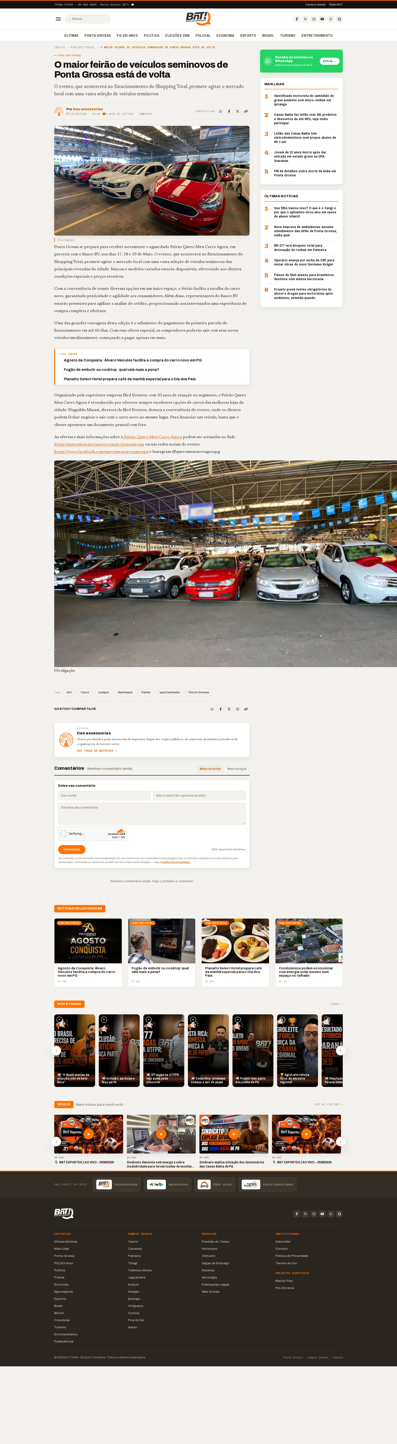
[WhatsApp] (330, 19)
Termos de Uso (286, 1263)
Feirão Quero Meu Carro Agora (152, 437)
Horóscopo (209, 1248)
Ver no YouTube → (329, 1104)
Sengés (133, 1291)
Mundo (59, 1313)
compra (103, 692)
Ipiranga (134, 1298)
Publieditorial (83, 47)
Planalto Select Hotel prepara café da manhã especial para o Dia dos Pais (130, 379)
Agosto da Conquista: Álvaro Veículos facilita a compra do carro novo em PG (133, 360)
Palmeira (134, 1256)
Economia (225, 35)
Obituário (209, 1256)
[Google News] (339, 19)
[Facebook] (296, 19)
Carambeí (135, 1248)
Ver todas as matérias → (97, 751)
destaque (125, 692)
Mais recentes (210, 768)
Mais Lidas (61, 1248)
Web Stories (210, 1291)
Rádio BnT (336, 4)
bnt (69, 692)
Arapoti (133, 1284)
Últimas (71, 35)
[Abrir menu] (58, 19)
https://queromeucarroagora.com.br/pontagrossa (99, 444)
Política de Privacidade (291, 1256)
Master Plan (284, 1281)
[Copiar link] (246, 111)
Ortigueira (135, 1306)
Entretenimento (317, 35)
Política (151, 35)
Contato (281, 1248)
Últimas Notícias (65, 1241)
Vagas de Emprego (215, 1263)
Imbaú (132, 1327)
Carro (85, 692)
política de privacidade (176, 862)
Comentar (145, 114)
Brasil (268, 35)
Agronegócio (63, 1291)
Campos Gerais (315, 4)
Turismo (287, 35)
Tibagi (132, 1263)
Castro (133, 1241)
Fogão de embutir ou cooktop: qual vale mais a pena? (112, 370)
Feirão (145, 692)
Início (59, 47)
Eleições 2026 (177, 35)
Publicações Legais (216, 1284)
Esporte (248, 35)
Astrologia (209, 1277)
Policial (203, 35)
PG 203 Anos (127, 35)
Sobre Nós (282, 1241)
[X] (305, 19)
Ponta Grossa (98, 35)
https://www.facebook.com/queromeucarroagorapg (101, 452)
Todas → (336, 1004)
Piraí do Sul (136, 1320)
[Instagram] (313, 19)
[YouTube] (322, 19)
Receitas (208, 1270)
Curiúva (133, 1313)
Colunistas (62, 1320)
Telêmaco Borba (140, 1270)
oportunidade (169, 692)
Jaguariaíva (136, 1277)
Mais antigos (237, 768)
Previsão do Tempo (216, 1241)
